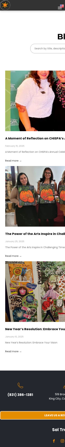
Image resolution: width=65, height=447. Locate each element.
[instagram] (62, 441)
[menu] (59, 7)
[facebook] (54, 441)
